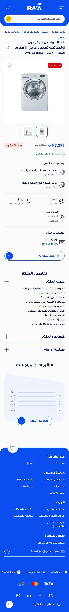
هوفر (61, 37)
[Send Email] (7, 551)
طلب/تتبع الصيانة (56, 479)
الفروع (29, 463)
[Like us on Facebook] (40, 595)
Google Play (33, 572)
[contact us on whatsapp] (18, 595)
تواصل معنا (27, 486)
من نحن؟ (60, 463)
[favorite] (9, 65)
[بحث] (8, 19)
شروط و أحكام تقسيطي (51, 515)
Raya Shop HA (49, 243)
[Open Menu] (62, 7)
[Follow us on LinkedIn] (29, 595)
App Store (56, 572)
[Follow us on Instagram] (51, 595)
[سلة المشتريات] (7, 6)
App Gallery (8, 572)
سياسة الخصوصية (23, 515)
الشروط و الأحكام (23, 509)
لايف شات (59, 486)
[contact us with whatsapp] (12, 447)
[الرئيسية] (34, 6)
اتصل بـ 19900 (57, 492)
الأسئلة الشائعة (25, 479)
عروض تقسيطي (56, 509)
